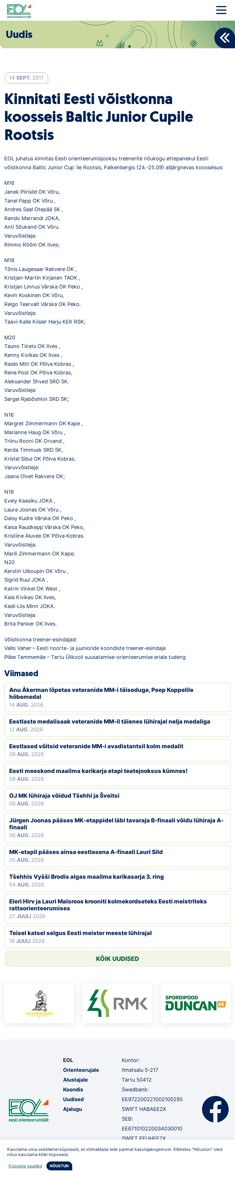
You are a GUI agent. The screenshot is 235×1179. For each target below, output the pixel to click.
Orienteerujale (81, 1070)
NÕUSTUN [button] (59, 1165)
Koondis (73, 1089)
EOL (68, 1060)
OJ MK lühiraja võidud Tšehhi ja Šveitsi (64, 795)
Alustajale (75, 1080)
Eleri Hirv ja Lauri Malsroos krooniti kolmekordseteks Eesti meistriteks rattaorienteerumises (108, 905)
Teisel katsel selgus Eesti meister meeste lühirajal (80, 933)
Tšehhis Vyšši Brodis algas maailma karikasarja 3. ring (86, 876)
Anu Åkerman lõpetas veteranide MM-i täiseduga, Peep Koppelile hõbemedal (101, 693)
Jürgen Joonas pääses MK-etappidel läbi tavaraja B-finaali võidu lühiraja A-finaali (116, 824)
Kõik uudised (117, 958)
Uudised (73, 1099)
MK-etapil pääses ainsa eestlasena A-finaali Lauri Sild (86, 852)
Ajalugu (72, 1109)
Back (224, 38)
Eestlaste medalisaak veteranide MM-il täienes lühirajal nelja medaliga (109, 721)
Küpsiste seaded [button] (25, 1166)
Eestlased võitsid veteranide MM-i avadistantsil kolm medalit (96, 746)
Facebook (215, 1109)
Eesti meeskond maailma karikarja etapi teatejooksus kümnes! (98, 771)
